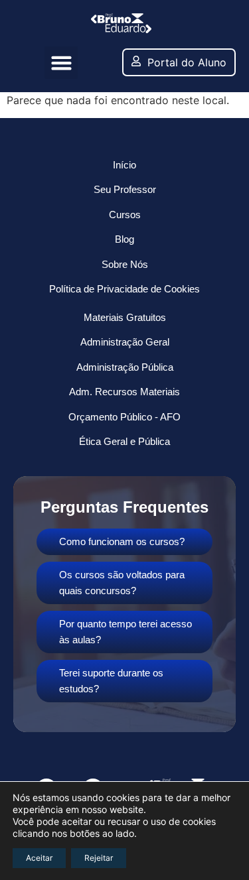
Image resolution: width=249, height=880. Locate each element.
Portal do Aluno (186, 62)
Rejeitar (98, 858)
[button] (61, 63)
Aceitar (39, 858)
